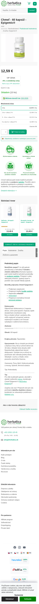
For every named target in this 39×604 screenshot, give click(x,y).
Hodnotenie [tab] (12, 250)
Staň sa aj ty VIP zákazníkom (11, 83)
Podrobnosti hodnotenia (28, 29)
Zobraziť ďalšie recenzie (28, 409)
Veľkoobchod (5, 522)
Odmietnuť (10, 599)
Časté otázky (5, 463)
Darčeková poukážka (8, 466)
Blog (2, 457)
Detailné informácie (8, 191)
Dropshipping (6, 525)
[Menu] (34, 4)
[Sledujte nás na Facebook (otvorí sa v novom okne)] (15, 547)
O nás (3, 460)
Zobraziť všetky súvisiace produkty (19, 244)
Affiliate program (7, 519)
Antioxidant (13, 296)
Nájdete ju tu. (9, 394)
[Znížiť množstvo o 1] (8, 133)
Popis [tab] (5, 250)
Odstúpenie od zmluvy (9, 491)
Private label (5, 528)
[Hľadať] (24, 3)
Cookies (4, 503)
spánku (21, 182)
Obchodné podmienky (9, 497)
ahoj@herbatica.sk (11, 440)
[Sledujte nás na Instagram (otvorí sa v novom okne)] (20, 547)
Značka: (10, 31)
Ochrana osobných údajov (10, 500)
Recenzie (4, 472)
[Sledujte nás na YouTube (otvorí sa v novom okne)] (24, 547)
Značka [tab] (20, 250)
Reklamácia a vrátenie (9, 494)
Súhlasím (27, 599)
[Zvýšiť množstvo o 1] (8, 131)
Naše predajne (6, 455)
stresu (20, 379)
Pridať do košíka (19, 132)
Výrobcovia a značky (8, 469)
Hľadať (32, 10)
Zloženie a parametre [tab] (10, 255)
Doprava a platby (7, 489)
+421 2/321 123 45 (10, 432)
